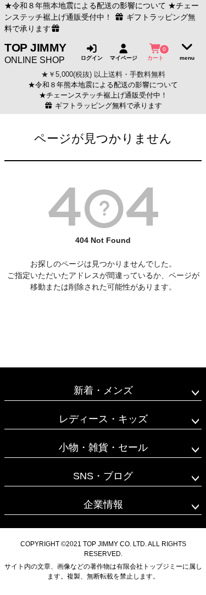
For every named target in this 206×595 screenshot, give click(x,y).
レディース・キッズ (103, 418)
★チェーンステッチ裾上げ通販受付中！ (103, 95)
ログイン (92, 57)
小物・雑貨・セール (103, 447)
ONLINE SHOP (35, 52)
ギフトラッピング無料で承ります (107, 106)
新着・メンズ (103, 390)
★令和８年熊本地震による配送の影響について (85, 5)
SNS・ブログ (103, 476)
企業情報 (103, 504)
